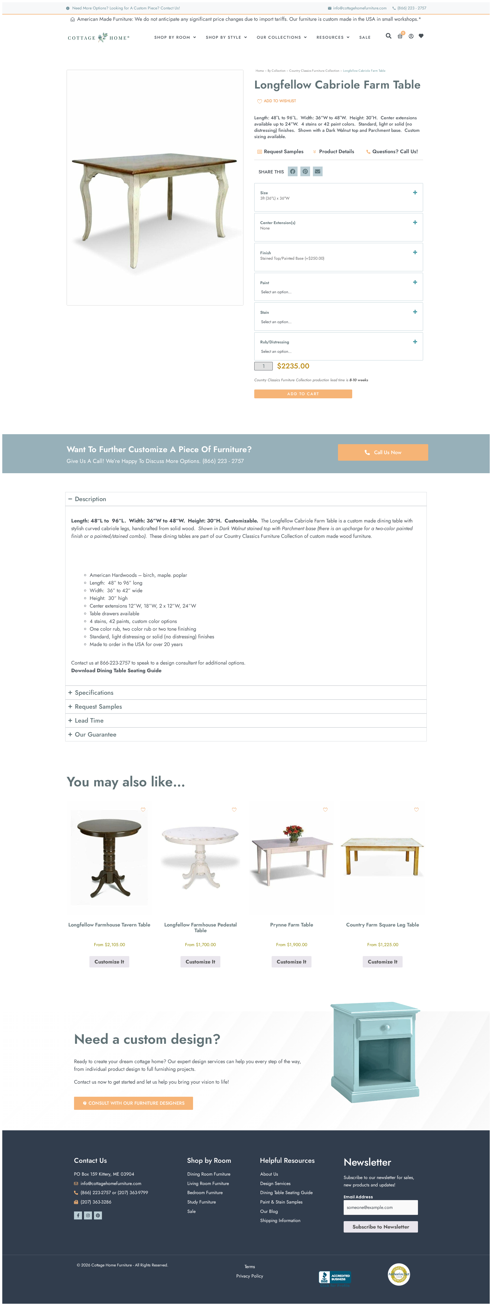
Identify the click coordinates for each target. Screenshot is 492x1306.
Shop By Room (172, 37)
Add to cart (303, 394)
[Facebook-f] (78, 1215)
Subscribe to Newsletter (380, 1227)
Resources (330, 37)
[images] (155, 188)
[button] (293, 171)
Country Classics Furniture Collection (314, 70)
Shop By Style (223, 37)
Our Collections (279, 37)
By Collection (277, 70)
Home (260, 70)
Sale (365, 37)
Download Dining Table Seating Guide (116, 670)
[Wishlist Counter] (422, 36)
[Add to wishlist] (143, 809)
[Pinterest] (98, 1215)
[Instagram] (88, 1215)
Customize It (109, 961)
